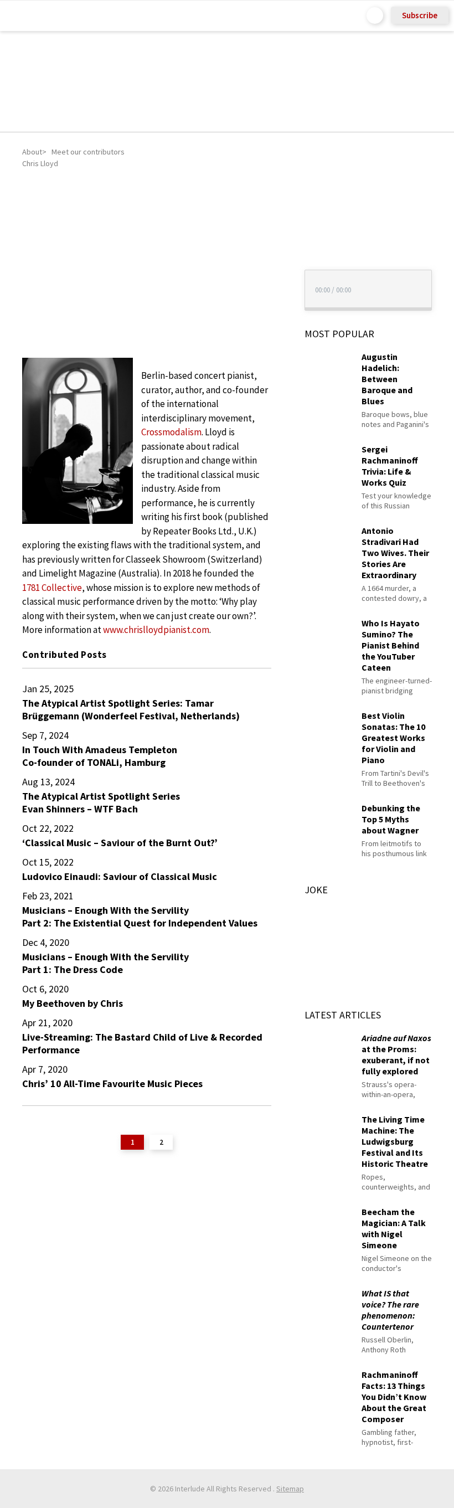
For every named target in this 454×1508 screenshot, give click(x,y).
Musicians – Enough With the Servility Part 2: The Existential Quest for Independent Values (139, 916)
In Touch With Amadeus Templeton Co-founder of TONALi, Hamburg (99, 756)
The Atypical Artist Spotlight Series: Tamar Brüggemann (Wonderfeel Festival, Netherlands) (131, 709)
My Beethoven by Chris (72, 1003)
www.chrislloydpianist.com (156, 630)
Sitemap (290, 1489)
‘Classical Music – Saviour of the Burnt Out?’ (120, 842)
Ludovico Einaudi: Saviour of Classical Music (119, 876)
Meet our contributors (88, 152)
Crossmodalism (171, 432)
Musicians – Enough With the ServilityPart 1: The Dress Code (105, 963)
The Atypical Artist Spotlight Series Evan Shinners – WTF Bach (101, 802)
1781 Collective (52, 587)
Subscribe (419, 15)
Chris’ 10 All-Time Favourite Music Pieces (112, 1083)
